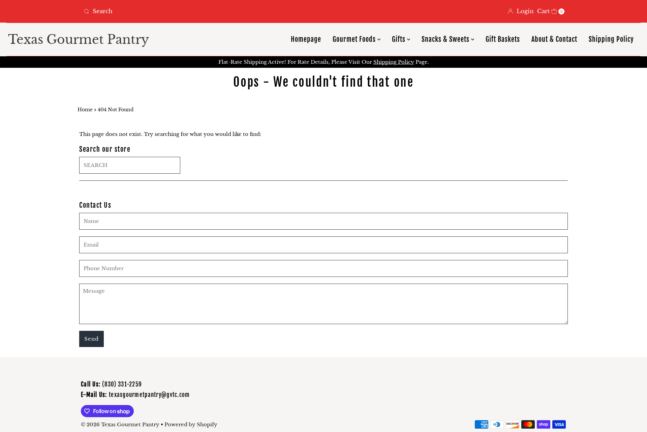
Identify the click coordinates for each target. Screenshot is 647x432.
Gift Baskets (503, 39)
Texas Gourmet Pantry (78, 39)
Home (85, 110)
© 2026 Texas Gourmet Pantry (120, 424)
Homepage (306, 39)
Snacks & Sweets (446, 39)
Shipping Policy (611, 39)
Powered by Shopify (190, 424)
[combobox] (201, 11)
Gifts (399, 39)
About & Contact (554, 39)
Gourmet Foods (355, 39)
